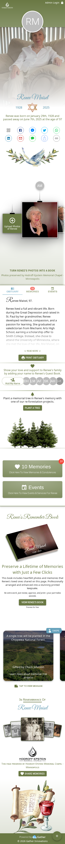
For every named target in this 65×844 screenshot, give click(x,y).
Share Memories (34, 773)
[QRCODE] (8, 130)
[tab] (12, 290)
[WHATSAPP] (56, 130)
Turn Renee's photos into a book (32, 270)
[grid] (32, 232)
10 (61, 461)
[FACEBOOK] (20, 130)
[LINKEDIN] (8, 138)
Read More (32, 351)
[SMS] (32, 138)
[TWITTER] (44, 130)
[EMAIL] (20, 138)
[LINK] (56, 138)
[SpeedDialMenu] (57, 836)
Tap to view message (30, 686)
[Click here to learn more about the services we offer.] (32, 754)
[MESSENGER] (32, 130)
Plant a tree (32, 408)
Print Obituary (34, 357)
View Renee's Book (33, 602)
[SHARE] (44, 138)
